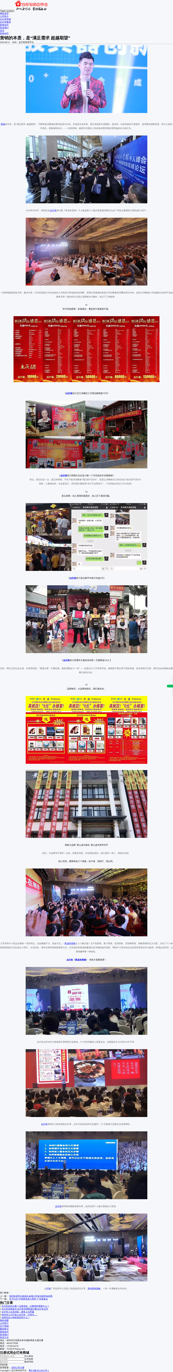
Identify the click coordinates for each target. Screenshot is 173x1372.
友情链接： (5, 1367)
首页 (2, 30)
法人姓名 (28, 1356)
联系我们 (4, 28)
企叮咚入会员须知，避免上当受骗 (18, 1312)
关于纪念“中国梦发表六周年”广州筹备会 (28, 1299)
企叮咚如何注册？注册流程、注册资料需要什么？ (25, 1306)
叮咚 (48, 1288)
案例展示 (4, 1329)
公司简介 (4, 16)
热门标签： (5, 1293)
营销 (3, 124)
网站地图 (4, 1320)
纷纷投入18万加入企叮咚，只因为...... (19, 1315)
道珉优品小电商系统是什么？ (16, 1317)
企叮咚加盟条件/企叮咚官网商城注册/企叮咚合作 (25, 1309)
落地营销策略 (94, 1288)
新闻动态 (4, 25)
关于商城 (4, 1326)
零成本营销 (70, 943)
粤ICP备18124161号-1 (39, 1370)
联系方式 (4, 1337)
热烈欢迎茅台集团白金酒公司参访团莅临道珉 (30, 1296)
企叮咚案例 (5, 22)
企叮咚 (53, 210)
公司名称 (28, 1359)
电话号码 (28, 1362)
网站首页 (4, 13)
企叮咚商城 (5, 19)
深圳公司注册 (17, 1367)
